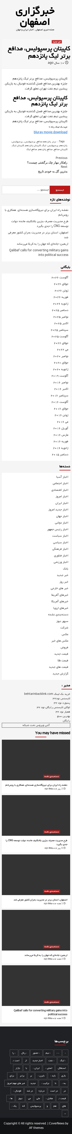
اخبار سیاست (60, 535)
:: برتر (55, 142)
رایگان (66, 720)
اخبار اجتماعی (60, 483)
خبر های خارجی (59, 588)
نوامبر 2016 (60, 382)
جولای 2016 (61, 409)
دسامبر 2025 (60, 310)
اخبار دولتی (61, 522)
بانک (65, 568)
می (29, 1098)
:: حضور (36, 1053)
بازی (63, 1076)
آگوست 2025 (59, 336)
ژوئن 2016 (61, 415)
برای (12, 1076)
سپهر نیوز (62, 621)
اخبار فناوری (61, 555)
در (65, 1091)
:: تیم (48, 1053)
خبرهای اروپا (60, 608)
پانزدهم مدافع (44, 142)
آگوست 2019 (59, 376)
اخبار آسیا (62, 477)
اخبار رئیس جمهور (57, 529)
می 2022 (62, 349)
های (64, 1106)
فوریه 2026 (60, 297)
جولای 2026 (61, 284)
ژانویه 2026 (60, 304)
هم (54, 1106)
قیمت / (62, 1098)
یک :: (14, 1106)
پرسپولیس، (29, 142)
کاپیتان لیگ (18, 145)
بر (31, 1076)
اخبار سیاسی (60, 542)
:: (65, 1053)
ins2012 (53, 788)
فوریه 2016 (60, 441)
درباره (42, 1091)
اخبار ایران (61, 503)
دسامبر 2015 (60, 454)
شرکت (64, 627)
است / (16, 1060)
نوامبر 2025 (60, 317)
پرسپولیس (35, 1106)
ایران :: (36, 1068)
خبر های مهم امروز (16, 1083)
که (23, 1106)
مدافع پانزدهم (45, 149)
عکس (65, 634)
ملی (38, 1098)
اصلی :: (48, 1068)
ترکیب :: (45, 1083)
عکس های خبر (59, 640)
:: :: (57, 1053)
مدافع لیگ (31, 149)
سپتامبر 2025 (59, 330)
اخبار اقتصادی (59, 490)
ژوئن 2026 (61, 290)
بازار (18, 1068)
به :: (64, 1083)
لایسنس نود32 (61, 698)
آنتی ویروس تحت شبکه (36, 725)
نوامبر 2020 (60, 356)
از (26, 1060)
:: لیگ (63, 1060)
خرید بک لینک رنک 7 (58, 127)
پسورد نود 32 (62, 703)
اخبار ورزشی (61, 562)
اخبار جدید (37, 1060)
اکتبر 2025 (61, 323)
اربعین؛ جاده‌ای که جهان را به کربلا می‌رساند (42, 244)
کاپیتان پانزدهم (33, 145)
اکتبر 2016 (61, 389)
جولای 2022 (61, 343)
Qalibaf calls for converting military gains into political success (38, 253)
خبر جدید (57, 41)
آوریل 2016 (60, 428)
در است (54, 1091)
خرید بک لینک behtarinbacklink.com (47, 694)
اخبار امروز (62, 496)
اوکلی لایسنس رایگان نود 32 (53, 707)
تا (55, 1083)
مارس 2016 (60, 435)
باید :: (53, 1076)
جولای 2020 (61, 363)
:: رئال (24, 1053)
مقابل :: (49, 1098)
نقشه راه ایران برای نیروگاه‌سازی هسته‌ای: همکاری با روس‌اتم (36, 212)
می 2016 (62, 422)
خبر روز (63, 581)
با (26, 1068)
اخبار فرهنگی (60, 549)
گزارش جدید (60, 673)
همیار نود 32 (63, 712)
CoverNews (56, 1123)
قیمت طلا (63, 660)
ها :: (11, 1098)
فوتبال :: (17, 1091)
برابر (22, 1076)
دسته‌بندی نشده (58, 614)
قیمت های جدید (58, 667)
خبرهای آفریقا (59, 595)
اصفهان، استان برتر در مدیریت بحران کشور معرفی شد (38, 235)
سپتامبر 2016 (59, 395)
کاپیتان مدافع (60, 149)
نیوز (20, 1098)
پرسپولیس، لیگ (50, 145)
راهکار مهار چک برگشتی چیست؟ (47, 160)
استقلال (62, 1068)
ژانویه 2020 (60, 369)
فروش (64, 647)
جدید (33, 1083)
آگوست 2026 (59, 277)
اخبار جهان (62, 516)
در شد (30, 1091)
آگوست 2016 (59, 402)
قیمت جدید (61, 654)
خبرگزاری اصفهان (35, 17)
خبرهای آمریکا (59, 601)
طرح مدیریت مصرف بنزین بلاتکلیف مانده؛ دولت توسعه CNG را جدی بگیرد (39, 224)
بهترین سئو (63, 716)
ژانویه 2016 (60, 448)
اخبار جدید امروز (58, 509)
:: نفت (51, 1060)
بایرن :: (41, 1076)
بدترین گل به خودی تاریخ (52, 169)
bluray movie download (50, 132)
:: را (14, 1053)
